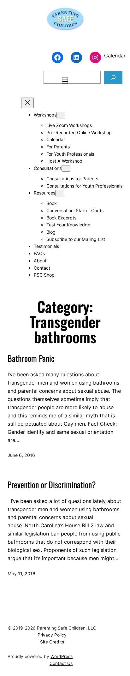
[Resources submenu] (59, 193)
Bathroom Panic (31, 358)
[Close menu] (27, 103)
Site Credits (52, 641)
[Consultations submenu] (66, 168)
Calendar (115, 55)
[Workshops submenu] (60, 115)
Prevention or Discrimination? (52, 484)
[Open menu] (65, 80)
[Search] (113, 77)
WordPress (61, 656)
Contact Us (61, 663)
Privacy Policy (52, 634)
